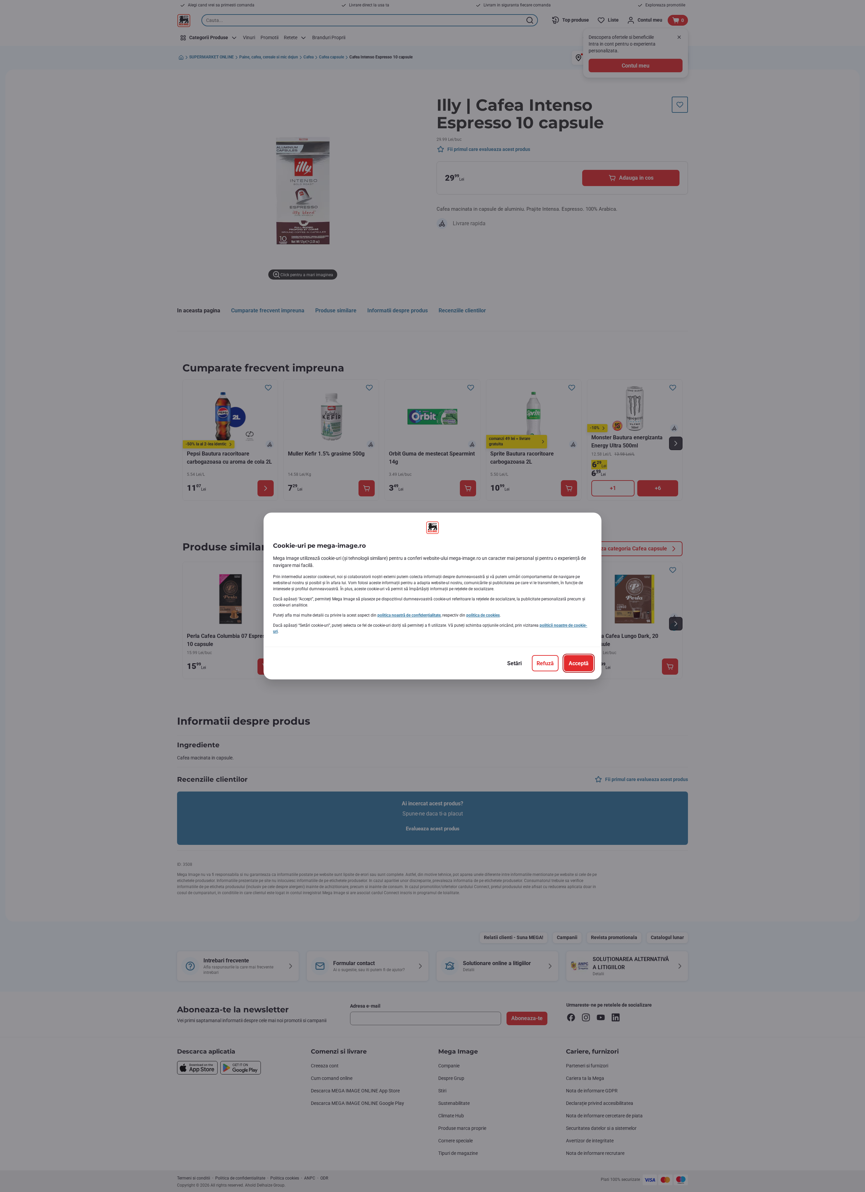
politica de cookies (483, 615)
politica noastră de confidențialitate (409, 615)
